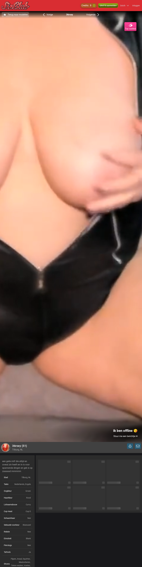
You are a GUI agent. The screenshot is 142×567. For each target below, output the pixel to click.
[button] (124, 5)
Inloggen (136, 5)
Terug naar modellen (18, 14)
